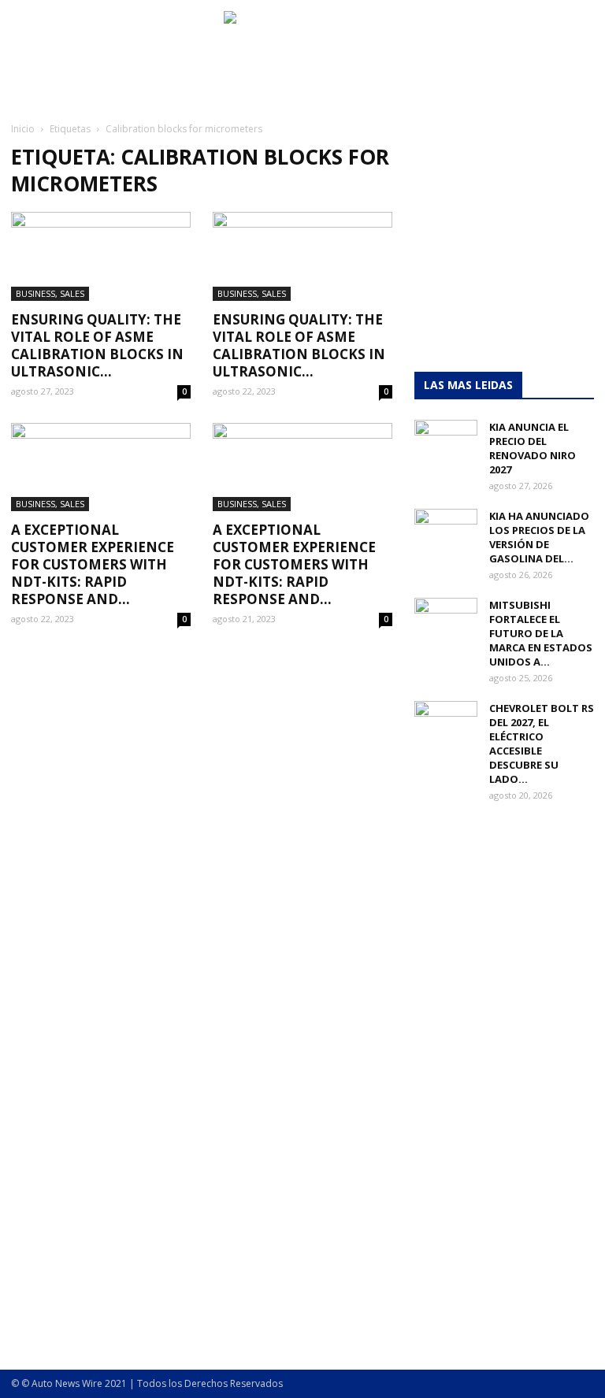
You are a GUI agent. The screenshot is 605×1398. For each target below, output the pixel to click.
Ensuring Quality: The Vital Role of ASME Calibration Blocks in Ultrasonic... (97, 345)
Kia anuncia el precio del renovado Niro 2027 (532, 448)
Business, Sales (50, 293)
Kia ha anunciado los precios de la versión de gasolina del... (539, 537)
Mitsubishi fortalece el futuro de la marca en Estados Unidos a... (540, 633)
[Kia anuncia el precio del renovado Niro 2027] (445, 442)
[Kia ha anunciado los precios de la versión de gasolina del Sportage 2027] (445, 531)
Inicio (23, 128)
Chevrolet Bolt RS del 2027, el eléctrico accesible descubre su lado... (541, 743)
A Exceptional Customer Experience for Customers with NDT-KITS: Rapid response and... (92, 564)
